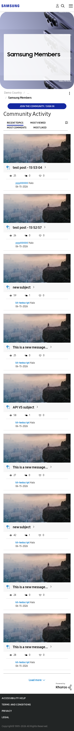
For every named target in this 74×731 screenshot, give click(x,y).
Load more (35, 680)
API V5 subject (23, 407)
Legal (5, 717)
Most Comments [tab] (17, 127)
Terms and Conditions (16, 704)
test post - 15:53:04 (27, 167)
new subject (22, 287)
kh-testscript (22, 302)
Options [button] (63, 93)
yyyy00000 (21, 183)
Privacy (7, 711)
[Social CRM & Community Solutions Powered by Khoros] (63, 686)
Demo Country (13, 92)
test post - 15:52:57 (27, 227)
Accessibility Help (14, 698)
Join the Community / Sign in (37, 106)
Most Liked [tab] (39, 127)
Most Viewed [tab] (38, 122)
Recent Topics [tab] (15, 122)
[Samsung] (10, 5)
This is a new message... (30, 347)
